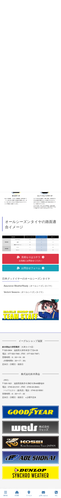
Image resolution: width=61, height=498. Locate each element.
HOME (17, 495)
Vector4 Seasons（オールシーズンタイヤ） (24, 291)
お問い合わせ (43, 495)
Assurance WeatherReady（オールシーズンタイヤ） (28, 285)
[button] (30, 259)
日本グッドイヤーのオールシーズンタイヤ (26, 278)
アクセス (29, 495)
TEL (56, 495)
